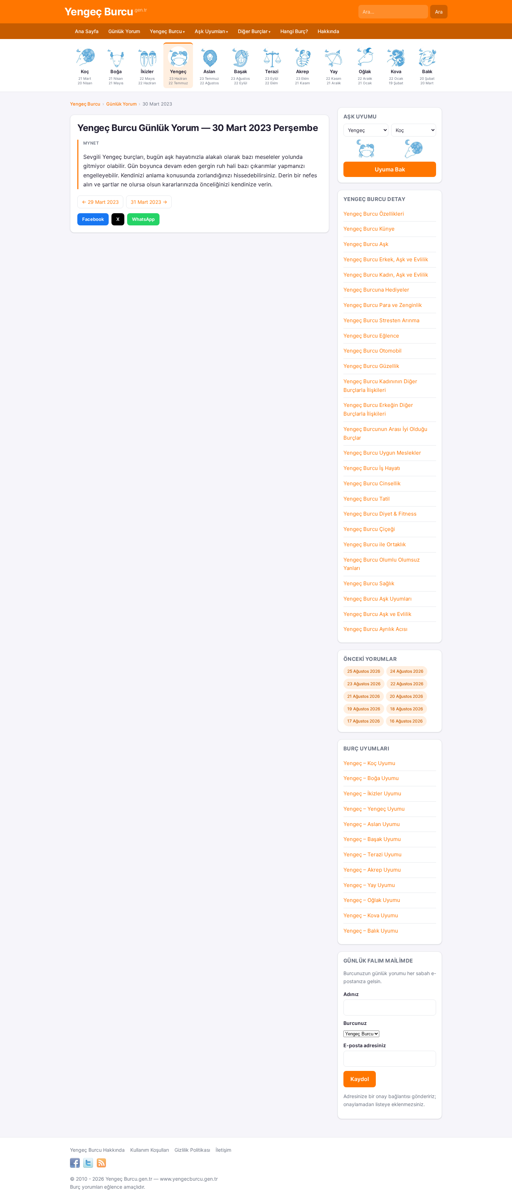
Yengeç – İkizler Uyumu (372, 793)
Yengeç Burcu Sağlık (368, 583)
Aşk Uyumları (210, 31)
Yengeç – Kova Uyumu (370, 915)
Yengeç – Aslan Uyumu (371, 824)
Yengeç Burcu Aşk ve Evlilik (377, 614)
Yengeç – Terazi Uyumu (372, 854)
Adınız (351, 994)
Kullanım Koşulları (149, 1150)
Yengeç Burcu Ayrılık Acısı (375, 629)
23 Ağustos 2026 (364, 683)
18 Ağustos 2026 (406, 708)
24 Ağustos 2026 (407, 671)
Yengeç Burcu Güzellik (371, 366)
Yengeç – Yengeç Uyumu (374, 808)
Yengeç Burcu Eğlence (371, 335)
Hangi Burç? (294, 31)
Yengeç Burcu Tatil (366, 498)
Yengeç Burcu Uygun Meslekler (382, 452)
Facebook (93, 219)
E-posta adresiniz (364, 1045)
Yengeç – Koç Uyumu (369, 763)
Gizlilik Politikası (192, 1150)
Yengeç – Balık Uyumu (370, 930)
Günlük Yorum (124, 31)
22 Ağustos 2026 (407, 683)
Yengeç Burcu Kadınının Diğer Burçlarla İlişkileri (380, 385)
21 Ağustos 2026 (363, 696)
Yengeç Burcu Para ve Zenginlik (382, 305)
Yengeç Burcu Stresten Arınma (381, 320)
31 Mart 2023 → (149, 202)
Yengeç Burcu (105, 11)
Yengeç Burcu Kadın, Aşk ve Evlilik (385, 274)
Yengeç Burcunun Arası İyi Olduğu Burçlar (385, 433)
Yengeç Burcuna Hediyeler (376, 289)
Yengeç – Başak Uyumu (372, 839)
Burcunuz (355, 1023)
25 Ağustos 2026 (363, 671)
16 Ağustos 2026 (406, 721)
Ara (439, 12)
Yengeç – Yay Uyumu (369, 885)
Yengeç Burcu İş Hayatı (371, 468)
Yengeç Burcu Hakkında (97, 1150)
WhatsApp (143, 219)
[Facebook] (75, 1164)
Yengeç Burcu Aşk (365, 244)
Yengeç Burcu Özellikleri (373, 213)
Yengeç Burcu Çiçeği (369, 529)
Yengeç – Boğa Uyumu (371, 778)
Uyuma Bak (390, 169)
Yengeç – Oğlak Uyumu (371, 900)
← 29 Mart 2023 (100, 202)
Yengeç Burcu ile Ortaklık (374, 544)
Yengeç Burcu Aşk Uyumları (377, 598)
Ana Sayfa (87, 31)
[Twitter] (88, 1164)
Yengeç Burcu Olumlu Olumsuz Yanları (381, 564)
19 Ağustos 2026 (363, 708)
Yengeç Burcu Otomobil (372, 350)
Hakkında (328, 31)
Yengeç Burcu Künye (369, 228)
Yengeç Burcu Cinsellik (372, 483)
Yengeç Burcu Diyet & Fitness (380, 513)
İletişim (223, 1150)
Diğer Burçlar (252, 31)
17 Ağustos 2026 (363, 721)
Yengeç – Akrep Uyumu (372, 869)
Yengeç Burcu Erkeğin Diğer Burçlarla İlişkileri (378, 409)
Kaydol (359, 1078)
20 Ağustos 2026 (406, 696)
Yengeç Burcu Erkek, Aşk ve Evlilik (385, 259)
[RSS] (101, 1164)
